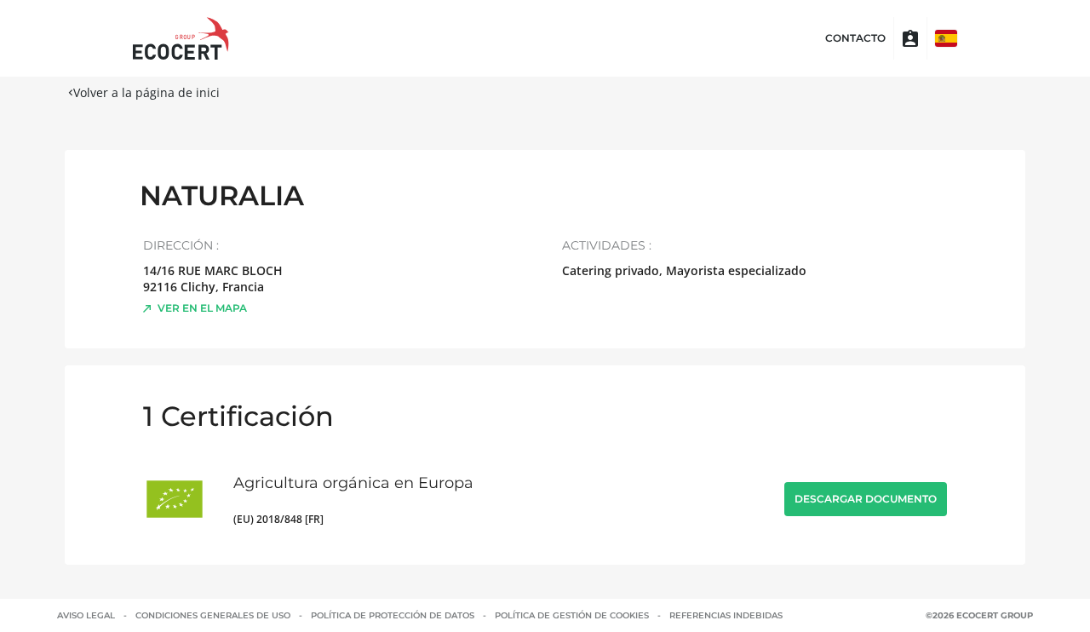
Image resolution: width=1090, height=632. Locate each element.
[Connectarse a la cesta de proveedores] (910, 38)
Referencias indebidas (726, 615)
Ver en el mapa (202, 308)
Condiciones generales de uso (212, 615)
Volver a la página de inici (146, 92)
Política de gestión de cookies (572, 615)
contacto (855, 38)
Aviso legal (86, 615)
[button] (946, 38)
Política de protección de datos (392, 615)
